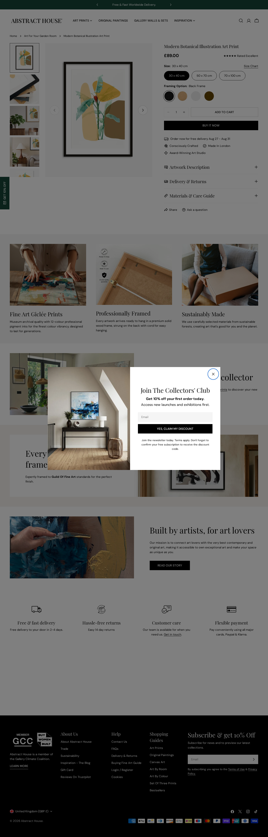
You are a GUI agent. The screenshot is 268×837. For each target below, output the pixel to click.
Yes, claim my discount (175, 429)
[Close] (213, 374)
